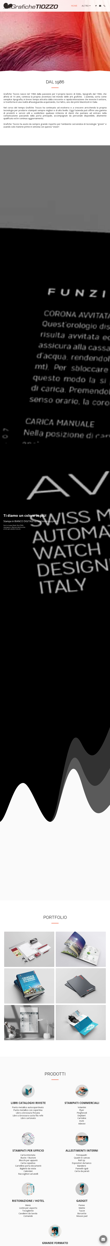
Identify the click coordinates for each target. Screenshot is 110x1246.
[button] (96, 6)
